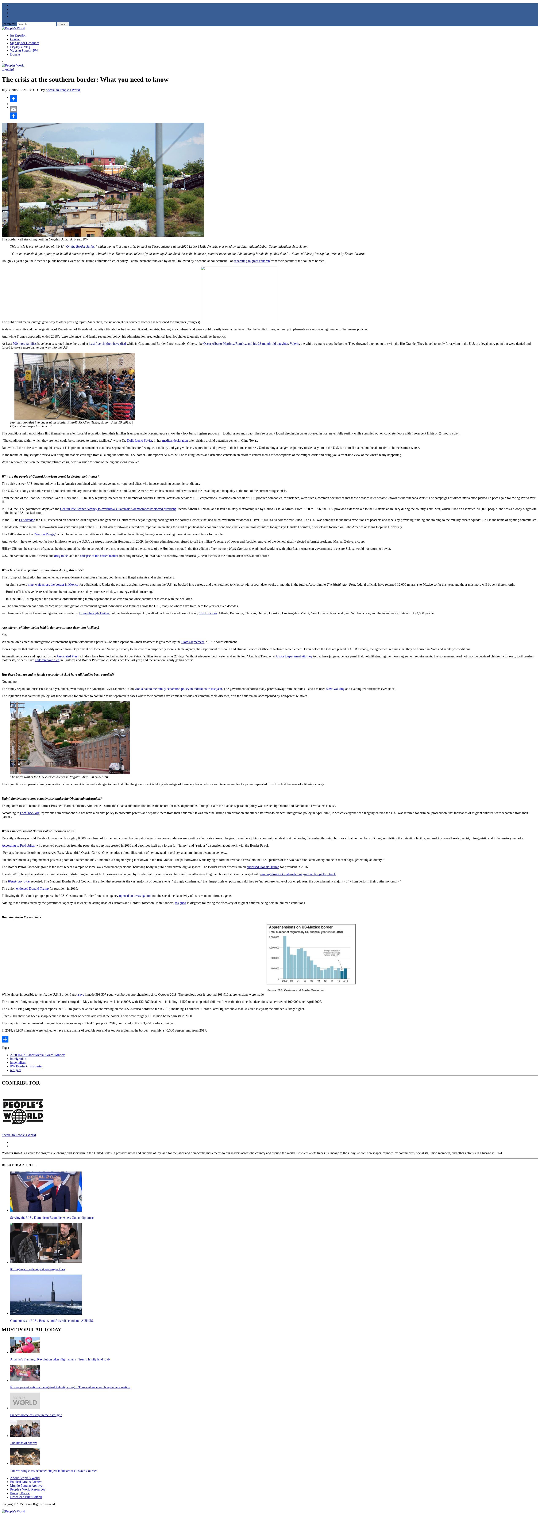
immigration (18, 1058)
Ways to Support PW (24, 50)
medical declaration (175, 440)
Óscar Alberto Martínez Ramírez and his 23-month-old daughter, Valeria (251, 343)
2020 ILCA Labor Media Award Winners (37, 1055)
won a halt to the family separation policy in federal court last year (178, 689)
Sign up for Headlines (24, 43)
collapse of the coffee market (99, 556)
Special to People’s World (63, 90)
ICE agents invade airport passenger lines (37, 1269)
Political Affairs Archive (26, 1482)
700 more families (24, 343)
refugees (15, 1070)
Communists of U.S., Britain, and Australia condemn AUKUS (51, 1320)
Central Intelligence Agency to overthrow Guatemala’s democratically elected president (118, 509)
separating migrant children (252, 261)
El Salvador (26, 520)
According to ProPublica (18, 845)
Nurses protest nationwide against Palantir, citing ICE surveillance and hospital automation (70, 1387)
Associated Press (67, 656)
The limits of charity (23, 1443)
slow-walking (335, 689)
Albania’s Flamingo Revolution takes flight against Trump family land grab (60, 1359)
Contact (15, 39)
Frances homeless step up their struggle (36, 1415)
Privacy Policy (20, 1493)
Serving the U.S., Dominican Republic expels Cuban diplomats (52, 1217)
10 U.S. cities (208, 613)
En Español (18, 35)
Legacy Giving (20, 47)
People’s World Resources (27, 1489)
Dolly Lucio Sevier (139, 440)
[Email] (274, 109)
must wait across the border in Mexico (53, 584)
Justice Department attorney (293, 656)
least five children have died (107, 343)
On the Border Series (80, 246)
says (80, 994)
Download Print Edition (26, 1497)
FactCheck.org (30, 813)
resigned (180, 903)
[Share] (274, 98)
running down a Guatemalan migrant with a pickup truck (298, 874)
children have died (47, 660)
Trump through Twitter (94, 613)
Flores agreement (192, 642)
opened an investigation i (135, 895)
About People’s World (25, 1478)
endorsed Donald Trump (263, 867)
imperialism (18, 1062)
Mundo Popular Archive (26, 1485)
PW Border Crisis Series (26, 1066)
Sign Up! (8, 69)
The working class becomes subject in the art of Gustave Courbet (53, 1471)
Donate (15, 54)
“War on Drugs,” (45, 534)
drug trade (61, 556)
